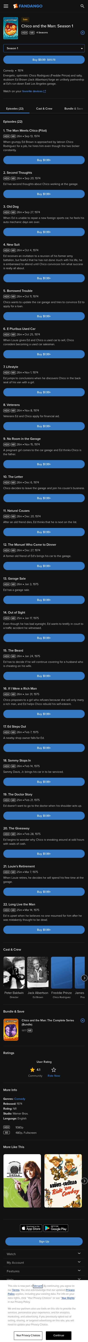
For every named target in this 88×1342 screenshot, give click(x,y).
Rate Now (54, 1076)
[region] (44, 1311)
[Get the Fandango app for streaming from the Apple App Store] (31, 1228)
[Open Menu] (6, 6)
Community (35, 1076)
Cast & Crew (44, 108)
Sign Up (44, 1241)
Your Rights (67, 1298)
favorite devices (32, 91)
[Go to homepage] (28, 6)
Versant (37, 1286)
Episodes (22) (15, 108)
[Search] (82, 6)
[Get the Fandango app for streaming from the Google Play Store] (55, 1228)
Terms (15, 1290)
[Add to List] (83, 33)
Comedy (19, 1099)
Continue (58, 1335)
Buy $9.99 (51, 60)
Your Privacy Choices (28, 1335)
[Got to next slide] (84, 978)
